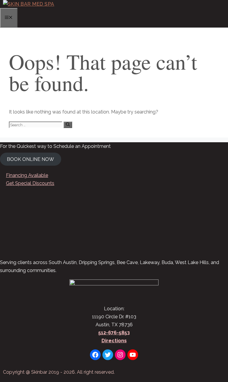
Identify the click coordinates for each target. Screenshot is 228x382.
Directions (114, 340)
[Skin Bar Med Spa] (28, 4)
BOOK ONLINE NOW (30, 159)
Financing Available (27, 175)
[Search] (68, 125)
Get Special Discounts (30, 183)
